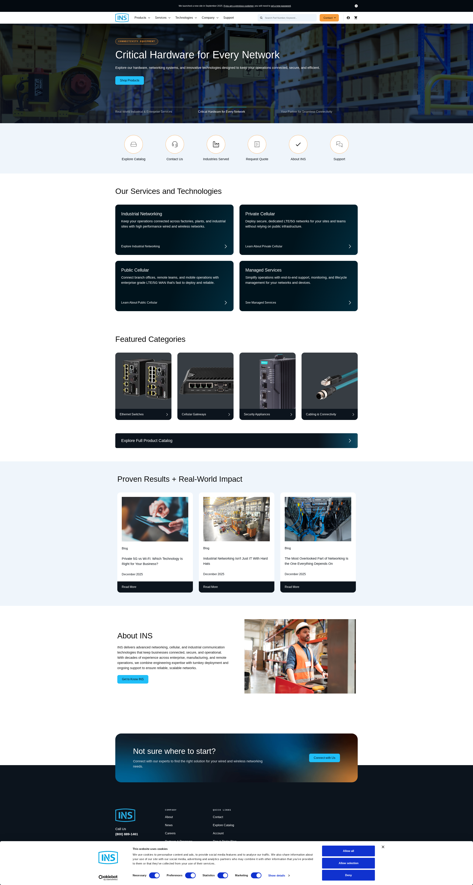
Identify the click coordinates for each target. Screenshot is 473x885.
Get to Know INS (133, 679)
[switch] (190, 875)
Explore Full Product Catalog (146, 440)
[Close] (356, 5)
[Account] (348, 17)
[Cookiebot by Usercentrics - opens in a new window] (108, 878)
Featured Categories (150, 339)
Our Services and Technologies (168, 191)
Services (160, 17)
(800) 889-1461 (126, 834)
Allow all (348, 850)
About (169, 817)
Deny (348, 875)
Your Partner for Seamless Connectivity (306, 111)
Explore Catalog (223, 825)
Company (208, 17)
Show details (276, 875)
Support (228, 17)
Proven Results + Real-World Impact (179, 479)
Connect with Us (324, 757)
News (169, 825)
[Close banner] (383, 847)
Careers (170, 833)
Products (140, 17)
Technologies (184, 17)
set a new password (281, 6)
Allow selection (348, 863)
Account (218, 833)
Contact (328, 17)
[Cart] (356, 17)
